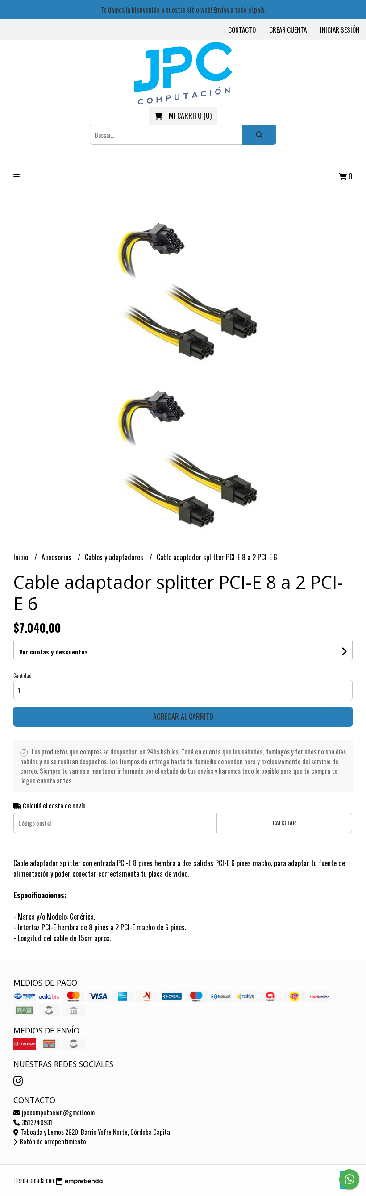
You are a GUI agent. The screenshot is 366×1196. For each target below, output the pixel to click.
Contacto (242, 29)
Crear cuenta (288, 29)
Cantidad (22, 675)
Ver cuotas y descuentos (53, 651)
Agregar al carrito (183, 716)
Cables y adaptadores (115, 557)
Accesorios (57, 557)
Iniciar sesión (339, 29)
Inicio (21, 557)
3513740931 (36, 1122)
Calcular (284, 823)
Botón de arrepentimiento (52, 1141)
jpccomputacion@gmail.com (58, 1112)
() (190, 115)
